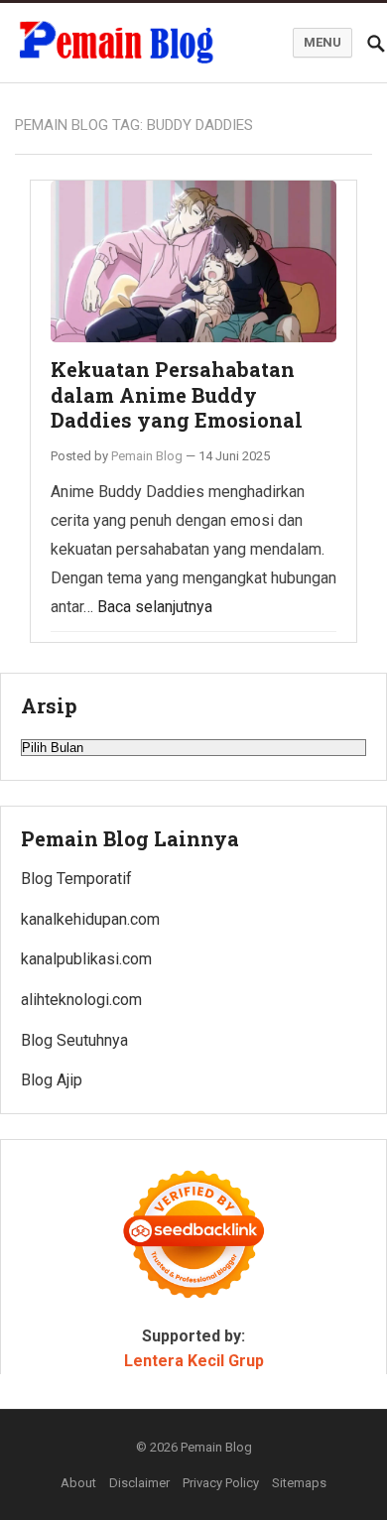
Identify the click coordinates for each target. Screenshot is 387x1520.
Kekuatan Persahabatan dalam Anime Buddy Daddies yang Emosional (177, 394)
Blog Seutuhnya (74, 1040)
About (78, 1482)
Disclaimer (139, 1482)
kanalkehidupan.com (90, 919)
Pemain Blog (147, 455)
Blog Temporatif (76, 878)
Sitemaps (299, 1482)
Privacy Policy (221, 1482)
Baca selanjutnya (154, 606)
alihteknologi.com (81, 999)
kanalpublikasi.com (86, 959)
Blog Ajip (51, 1080)
